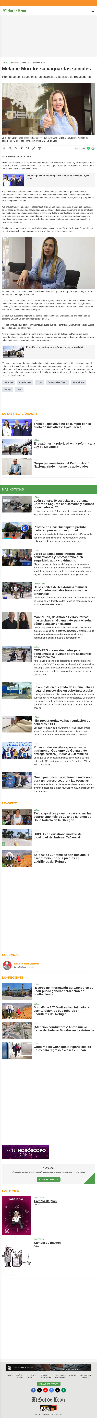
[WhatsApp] (16, 148)
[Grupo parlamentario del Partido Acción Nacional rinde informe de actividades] (17, 466)
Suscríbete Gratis (48, 1179)
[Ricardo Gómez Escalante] (7, 965)
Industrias (8, 382)
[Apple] (57, 1390)
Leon (19, 389)
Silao (39, 382)
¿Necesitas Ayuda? (48, 1384)
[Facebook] (4, 148)
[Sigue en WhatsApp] (88, 148)
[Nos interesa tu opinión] (48, 1367)
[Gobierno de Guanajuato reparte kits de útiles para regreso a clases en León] (17, 1050)
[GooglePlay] (63, 1390)
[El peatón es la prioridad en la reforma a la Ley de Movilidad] (17, 447)
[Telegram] (21, 148)
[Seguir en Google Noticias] (93, 148)
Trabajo (7, 389)
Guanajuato (78, 382)
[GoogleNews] (51, 1390)
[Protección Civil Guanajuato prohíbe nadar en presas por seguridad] (17, 534)
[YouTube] (45, 1390)
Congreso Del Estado (57, 382)
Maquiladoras (25, 382)
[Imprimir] (39, 148)
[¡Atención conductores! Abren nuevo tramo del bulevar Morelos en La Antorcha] (17, 1030)
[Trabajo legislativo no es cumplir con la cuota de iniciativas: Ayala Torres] (17, 427)
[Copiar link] (33, 148)
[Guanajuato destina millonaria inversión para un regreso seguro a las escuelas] (17, 784)
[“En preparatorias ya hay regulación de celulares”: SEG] (17, 727)
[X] (10, 148)
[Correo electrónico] (27, 148)
